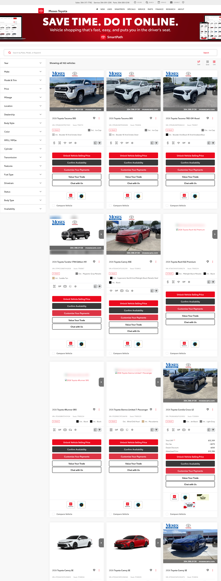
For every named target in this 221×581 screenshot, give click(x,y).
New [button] (103, 9)
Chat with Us (77, 183)
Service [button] (141, 9)
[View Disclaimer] (75, 143)
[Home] (97, 9)
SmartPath (120, 9)
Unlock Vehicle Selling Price (76, 155)
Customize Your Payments (76, 169)
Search (206, 52)
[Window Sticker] (99, 143)
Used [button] (109, 9)
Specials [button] (131, 9)
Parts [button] (150, 9)
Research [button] (170, 9)
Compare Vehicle (64, 205)
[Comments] (95, 143)
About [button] (181, 9)
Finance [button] (159, 9)
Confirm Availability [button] (76, 162)
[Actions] (99, 118)
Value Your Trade (77, 176)
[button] (101, 90)
